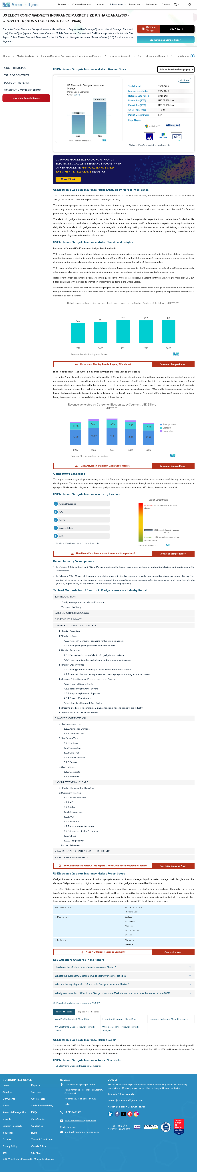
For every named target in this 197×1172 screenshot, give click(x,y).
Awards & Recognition (14, 1112)
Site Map (35, 1153)
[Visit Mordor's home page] (20, 4)
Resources (135, 4)
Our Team (36, 1092)
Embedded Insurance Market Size (119, 1019)
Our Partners (38, 1098)
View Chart (68, 179)
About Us (7, 1092)
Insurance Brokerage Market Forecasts (168, 1019)
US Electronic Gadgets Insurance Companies (78, 1065)
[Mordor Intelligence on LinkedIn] (110, 1114)
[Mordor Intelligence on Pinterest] (130, 1114)
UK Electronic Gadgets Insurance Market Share (75, 1028)
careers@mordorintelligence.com (125, 1100)
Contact (166, 4)
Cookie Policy (38, 1146)
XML (4, 1153)
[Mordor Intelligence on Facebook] (117, 1114)
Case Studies (38, 1119)
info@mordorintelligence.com (80, 1120)
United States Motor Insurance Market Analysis (121, 1028)
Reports (62, 4)
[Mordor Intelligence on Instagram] (136, 1114)
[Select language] (176, 4)
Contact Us (37, 1125)
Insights (6, 1119)
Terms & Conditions (42, 1139)
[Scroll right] (193, 56)
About (100, 4)
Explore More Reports (88, 1011)
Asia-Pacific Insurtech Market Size (72, 1019)
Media (5, 1105)
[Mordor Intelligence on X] (123, 1114)
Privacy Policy (9, 1146)
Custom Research (82, 4)
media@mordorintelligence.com (82, 1131)
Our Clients (8, 1098)
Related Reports (64, 1011)
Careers (6, 1139)
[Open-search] (190, 4)
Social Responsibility (42, 1105)
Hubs (34, 1132)
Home (5, 1085)
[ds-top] (166, 39)
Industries (151, 4)
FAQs (34, 1112)
